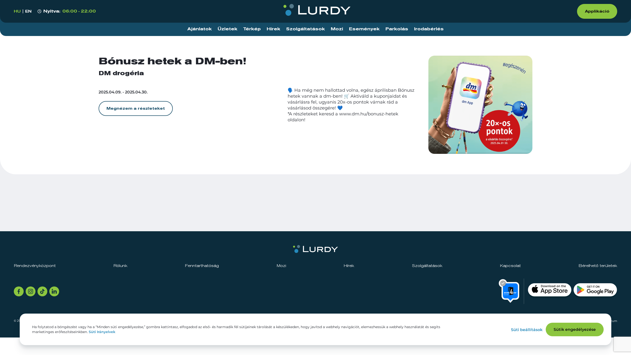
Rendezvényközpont (35, 266)
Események (364, 29)
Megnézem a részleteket (135, 108)
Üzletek (227, 29)
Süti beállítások (527, 329)
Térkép (252, 29)
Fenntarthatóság (202, 266)
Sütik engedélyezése (575, 329)
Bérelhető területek (597, 266)
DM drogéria (121, 73)
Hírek (273, 29)
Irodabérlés (429, 29)
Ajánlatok (199, 29)
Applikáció (597, 11)
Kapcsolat (510, 266)
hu (17, 11)
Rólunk (120, 266)
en (28, 11)
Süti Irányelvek (102, 332)
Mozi (337, 29)
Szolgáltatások (305, 29)
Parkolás (397, 29)
